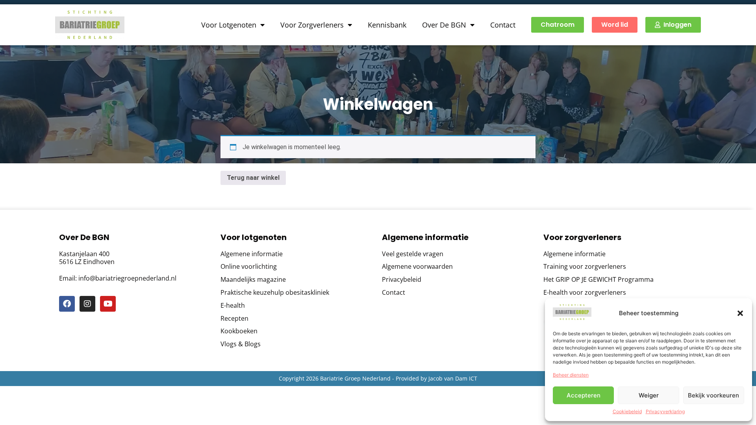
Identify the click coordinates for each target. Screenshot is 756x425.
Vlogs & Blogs (240, 344)
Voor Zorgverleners (312, 25)
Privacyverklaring (665, 411)
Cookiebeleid (627, 411)
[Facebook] (67, 304)
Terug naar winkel (253, 177)
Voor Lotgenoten (228, 25)
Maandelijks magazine (253, 279)
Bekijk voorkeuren (713, 395)
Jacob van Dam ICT (452, 378)
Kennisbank (387, 25)
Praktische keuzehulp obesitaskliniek (274, 292)
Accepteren (583, 395)
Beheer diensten (571, 375)
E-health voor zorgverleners (584, 292)
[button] (740, 313)
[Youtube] (108, 304)
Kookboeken (239, 331)
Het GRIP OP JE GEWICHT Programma (598, 279)
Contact (502, 25)
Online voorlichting (248, 266)
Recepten (234, 318)
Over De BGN (444, 25)
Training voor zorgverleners (584, 266)
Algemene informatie (251, 254)
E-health (232, 305)
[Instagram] (87, 304)
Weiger (649, 395)
